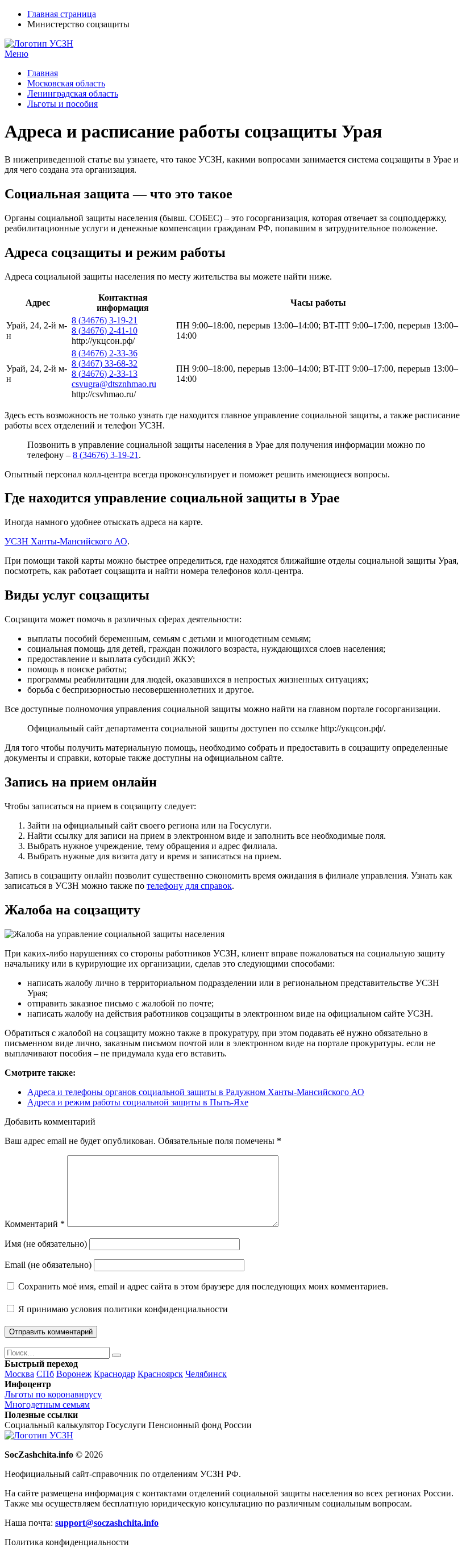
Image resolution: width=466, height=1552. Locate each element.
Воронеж (73, 1374)
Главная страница (61, 14)
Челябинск (206, 1374)
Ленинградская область (72, 93)
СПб (45, 1374)
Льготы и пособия (62, 104)
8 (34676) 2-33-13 (105, 373)
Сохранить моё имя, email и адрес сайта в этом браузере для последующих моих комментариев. (203, 1286)
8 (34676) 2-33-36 (105, 353)
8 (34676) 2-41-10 (105, 330)
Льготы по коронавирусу (53, 1394)
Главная (42, 73)
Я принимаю (122, 1309)
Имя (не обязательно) (46, 1244)
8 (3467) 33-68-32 (105, 363)
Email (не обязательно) (48, 1265)
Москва (19, 1374)
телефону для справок (189, 886)
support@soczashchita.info (107, 1523)
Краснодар (114, 1374)
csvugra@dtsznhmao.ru (114, 384)
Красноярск (160, 1374)
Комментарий (35, 1224)
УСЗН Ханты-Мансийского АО (66, 541)
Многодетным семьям (47, 1404)
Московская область (66, 83)
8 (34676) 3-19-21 (105, 320)
